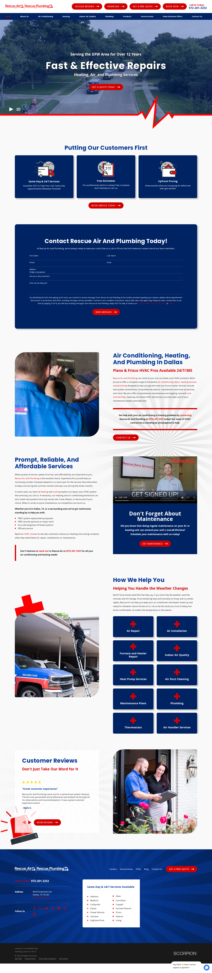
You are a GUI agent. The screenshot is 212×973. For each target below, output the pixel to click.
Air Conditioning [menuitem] (45, 16)
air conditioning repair (169, 382)
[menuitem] (18, 958)
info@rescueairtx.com (146, 303)
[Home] (29, 6)
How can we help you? (38, 283)
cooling (56, 491)
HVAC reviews (30, 533)
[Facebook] (34, 908)
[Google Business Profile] (46, 908)
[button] (18, 109)
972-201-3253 (198, 8)
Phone (32, 263)
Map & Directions (41, 897)
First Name (33, 256)
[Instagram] (34, 914)
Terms (171, 303)
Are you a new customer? (39, 276)
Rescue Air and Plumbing (125, 378)
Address (32, 269)
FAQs (138, 869)
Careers (113, 869)
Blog (146, 869)
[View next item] (30, 822)
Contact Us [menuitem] (197, 16)
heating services (188, 382)
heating (44, 491)
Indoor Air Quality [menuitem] (87, 16)
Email (109, 263)
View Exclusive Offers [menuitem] (172, 16)
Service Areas (126, 869)
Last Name (111, 256)
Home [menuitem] (8, 16)
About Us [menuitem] (24, 16)
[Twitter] (40, 908)
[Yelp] (52, 908)
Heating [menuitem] (66, 16)
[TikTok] (64, 908)
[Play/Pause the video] (11, 109)
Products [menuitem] (127, 16)
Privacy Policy (160, 303)
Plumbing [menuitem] (109, 16)
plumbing (122, 385)
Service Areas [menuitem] (147, 16)
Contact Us (157, 869)
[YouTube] (58, 908)
